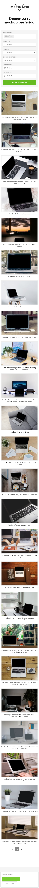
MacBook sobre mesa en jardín (19, 276)
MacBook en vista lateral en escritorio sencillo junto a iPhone (19, 182)
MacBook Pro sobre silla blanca (19, 307)
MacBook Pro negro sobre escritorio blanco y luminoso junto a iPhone (19, 368)
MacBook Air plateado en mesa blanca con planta (19, 811)
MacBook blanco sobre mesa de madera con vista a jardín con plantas (19, 651)
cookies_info (9, 883)
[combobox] (19, 36)
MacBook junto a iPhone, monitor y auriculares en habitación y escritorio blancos (19, 401)
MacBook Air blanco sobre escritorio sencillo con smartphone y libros (19, 118)
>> (27, 849)
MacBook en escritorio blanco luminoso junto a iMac (19, 556)
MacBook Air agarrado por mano (20, 525)
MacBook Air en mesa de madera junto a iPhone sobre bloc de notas (20, 683)
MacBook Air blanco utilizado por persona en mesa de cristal (19, 780)
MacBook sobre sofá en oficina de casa (19, 588)
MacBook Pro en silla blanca (19, 214)
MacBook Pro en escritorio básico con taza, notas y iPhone (19, 150)
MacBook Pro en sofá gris (19, 432)
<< (3, 849)
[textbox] (14, 36)
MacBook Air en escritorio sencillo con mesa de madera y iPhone (19, 842)
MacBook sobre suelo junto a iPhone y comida (19, 495)
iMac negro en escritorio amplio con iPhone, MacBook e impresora (19, 715)
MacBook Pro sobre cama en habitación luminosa (19, 337)
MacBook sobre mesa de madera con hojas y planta (19, 463)
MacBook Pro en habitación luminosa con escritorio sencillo (19, 619)
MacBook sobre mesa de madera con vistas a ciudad (19, 245)
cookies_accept (11, 879)
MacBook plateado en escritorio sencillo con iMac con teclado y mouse (19, 748)
